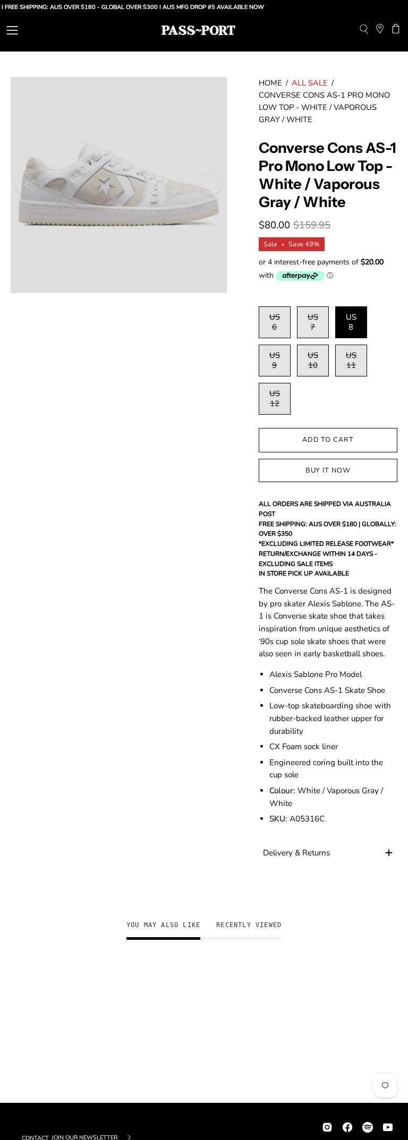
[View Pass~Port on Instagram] (327, 1126)
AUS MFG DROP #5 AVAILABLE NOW (202, 7)
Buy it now (328, 470)
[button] (364, 30)
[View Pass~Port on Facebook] (347, 1126)
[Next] (211, 184)
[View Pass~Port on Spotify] (367, 1126)
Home (270, 83)
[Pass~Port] (198, 30)
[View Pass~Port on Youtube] (388, 1126)
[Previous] (26, 184)
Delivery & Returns (296, 852)
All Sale (310, 83)
